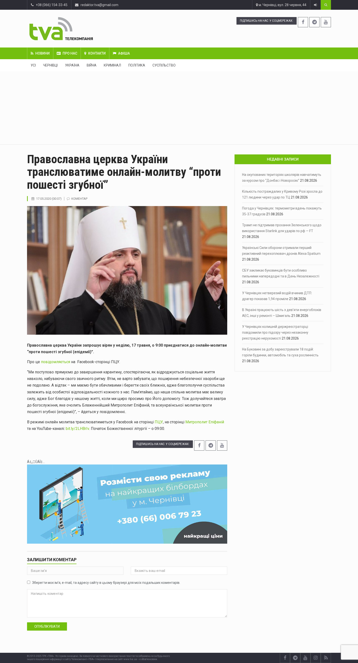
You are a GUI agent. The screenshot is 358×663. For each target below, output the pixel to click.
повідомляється (55, 362)
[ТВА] (90, 28)
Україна (72, 65)
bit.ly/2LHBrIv (77, 428)
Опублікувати (47, 626)
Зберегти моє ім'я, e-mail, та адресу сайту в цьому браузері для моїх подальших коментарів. (106, 583)
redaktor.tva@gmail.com (99, 5)
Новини (42, 53)
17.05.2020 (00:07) (49, 198)
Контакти (97, 53)
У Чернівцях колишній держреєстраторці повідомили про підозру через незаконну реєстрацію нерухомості (275, 332)
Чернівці (50, 65)
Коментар (79, 198)
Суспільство (164, 65)
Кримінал (112, 65)
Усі (33, 65)
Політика (136, 65)
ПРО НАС (70, 53)
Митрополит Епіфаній (204, 422)
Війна (91, 65)
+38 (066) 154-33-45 (50, 5)
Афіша (124, 53)
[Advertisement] (179, 108)
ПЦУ (159, 422)
